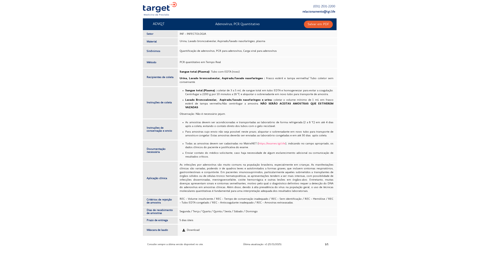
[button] (318, 24)
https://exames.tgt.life (271, 143)
